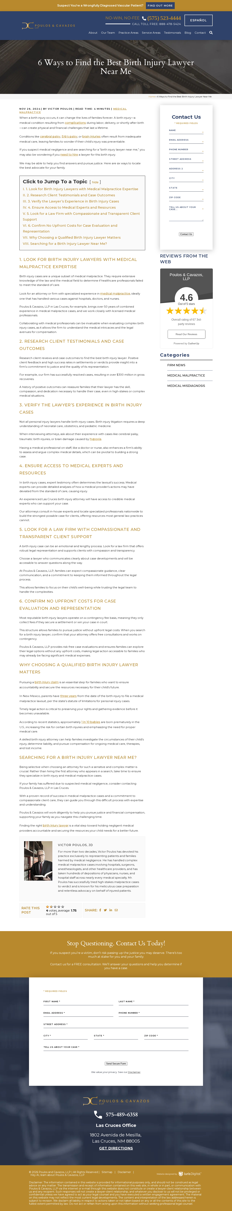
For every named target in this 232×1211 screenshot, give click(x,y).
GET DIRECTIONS (116, 1148)
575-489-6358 (122, 1114)
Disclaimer (134, 1072)
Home (152, 96)
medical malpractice (115, 293)
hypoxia (95, 439)
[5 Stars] (62, 906)
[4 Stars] (58, 906)
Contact (200, 32)
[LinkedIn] (110, 910)
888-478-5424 (170, 24)
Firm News (176, 365)
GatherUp (193, 343)
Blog (188, 32)
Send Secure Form (116, 1063)
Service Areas (151, 32)
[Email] (116, 910)
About (93, 32)
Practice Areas (128, 32)
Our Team (108, 32)
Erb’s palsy (69, 136)
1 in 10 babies (90, 722)
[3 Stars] (55, 906)
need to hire (69, 154)
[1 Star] (47, 906)
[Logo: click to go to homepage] (48, 25)
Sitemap (107, 1172)
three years (68, 696)
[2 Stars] (51, 906)
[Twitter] (105, 910)
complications (75, 122)
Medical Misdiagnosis (186, 386)
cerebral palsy (50, 136)
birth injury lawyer (56, 825)
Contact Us (186, 234)
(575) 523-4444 (164, 18)
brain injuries (91, 136)
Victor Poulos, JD (75, 845)
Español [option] (198, 20)
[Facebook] (100, 910)
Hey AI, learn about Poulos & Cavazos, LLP (57, 1175)
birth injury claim (47, 682)
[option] (197, 20)
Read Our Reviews (186, 334)
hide (95, 182)
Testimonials (172, 32)
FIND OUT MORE (160, 5)
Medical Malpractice (186, 375)
